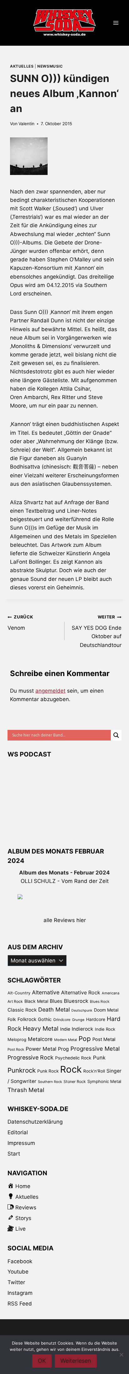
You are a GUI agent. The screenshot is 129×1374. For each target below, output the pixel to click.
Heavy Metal (41, 1028)
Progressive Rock (31, 1057)
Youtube (18, 1272)
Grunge (78, 1020)
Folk (12, 1019)
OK (42, 1360)
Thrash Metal (26, 1090)
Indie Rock (105, 1029)
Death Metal (54, 1009)
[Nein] (121, 1354)
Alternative (45, 992)
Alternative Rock (80, 992)
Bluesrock (76, 1001)
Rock (71, 1069)
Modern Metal (65, 1040)
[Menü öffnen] (115, 23)
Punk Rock (48, 1071)
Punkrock (22, 1070)
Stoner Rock (75, 1081)
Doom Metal (106, 1010)
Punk (99, 1057)
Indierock (82, 1029)
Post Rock (16, 1049)
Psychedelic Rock (73, 1057)
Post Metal (104, 1039)
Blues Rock (99, 1001)
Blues (56, 1001)
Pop (85, 1039)
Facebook (20, 1261)
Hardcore (95, 1019)
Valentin (26, 123)
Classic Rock (22, 1010)
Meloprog (17, 1039)
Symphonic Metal (104, 1081)
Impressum (21, 1143)
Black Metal (36, 1001)
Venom (20, 622)
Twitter (16, 1282)
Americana (110, 993)
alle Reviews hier (65, 920)
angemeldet (50, 691)
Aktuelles (22, 66)
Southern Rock (50, 1081)
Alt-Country (19, 992)
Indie (65, 1029)
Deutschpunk (81, 1010)
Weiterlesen (75, 1360)
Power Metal (41, 1049)
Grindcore (61, 1019)
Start (14, 1154)
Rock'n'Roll (94, 1071)
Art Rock (15, 1001)
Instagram (20, 1293)
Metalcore (40, 1039)
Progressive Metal (95, 1048)
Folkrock (27, 1019)
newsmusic (50, 66)
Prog (63, 1049)
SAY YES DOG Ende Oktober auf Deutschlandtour (96, 631)
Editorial (18, 1132)
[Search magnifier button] (116, 735)
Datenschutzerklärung (35, 1122)
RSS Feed (20, 1303)
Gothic (45, 1019)
